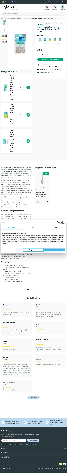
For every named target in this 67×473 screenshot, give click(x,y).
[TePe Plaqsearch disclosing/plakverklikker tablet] (5, 141)
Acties (63, 1)
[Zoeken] (63, 14)
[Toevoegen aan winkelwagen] (28, 87)
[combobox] (33, 13)
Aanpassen (32, 250)
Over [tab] (55, 227)
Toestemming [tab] (11, 227)
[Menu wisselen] (2, 8)
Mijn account (39, 468)
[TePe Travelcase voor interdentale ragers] (5, 114)
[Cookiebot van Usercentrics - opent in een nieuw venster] (58, 222)
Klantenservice (52, 1)
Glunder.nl (9, 468)
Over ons (44, 1)
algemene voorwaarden (30, 444)
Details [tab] (34, 227)
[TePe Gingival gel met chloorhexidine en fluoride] (5, 87)
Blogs (58, 1)
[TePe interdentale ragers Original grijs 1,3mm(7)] (42, 178)
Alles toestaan (55, 250)
